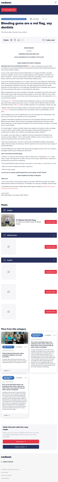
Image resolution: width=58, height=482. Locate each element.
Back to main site (8, 462)
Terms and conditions (6, 475)
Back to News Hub (10, 10)
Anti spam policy (5, 478)
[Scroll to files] (15, 40)
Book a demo (20, 441)
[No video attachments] (22, 40)
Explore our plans (20, 447)
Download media (50, 222)
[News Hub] (6, 2)
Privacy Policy (4, 472)
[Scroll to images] (11, 40)
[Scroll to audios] (19, 40)
